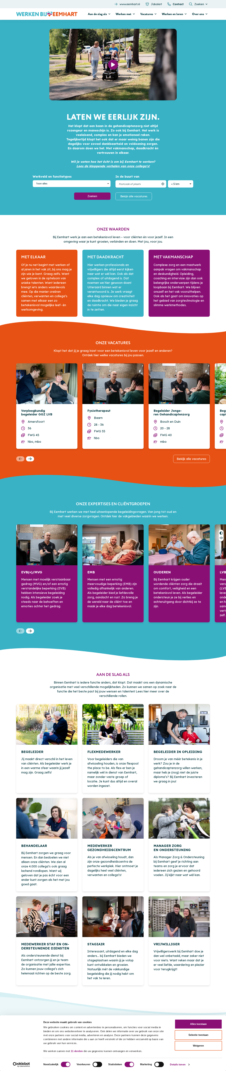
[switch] (97, 1064)
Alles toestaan (198, 1024)
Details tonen (177, 1064)
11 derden (77, 1051)
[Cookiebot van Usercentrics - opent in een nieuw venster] (21, 1064)
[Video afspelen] (113, 65)
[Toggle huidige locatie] (162, 183)
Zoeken (92, 196)
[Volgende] (30, 459)
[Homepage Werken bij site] (46, 14)
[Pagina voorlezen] (221, 538)
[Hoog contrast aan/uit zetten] (221, 533)
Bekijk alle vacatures (133, 196)
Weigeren (198, 1045)
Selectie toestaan (198, 1034)
